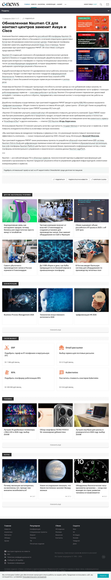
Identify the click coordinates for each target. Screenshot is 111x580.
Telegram (76, 541)
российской (43, 36)
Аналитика (41, 4)
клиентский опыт (38, 113)
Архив (6, 541)
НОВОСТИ (34, 4)
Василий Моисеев (90, 136)
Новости (7, 529)
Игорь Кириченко (67, 121)
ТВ (31, 541)
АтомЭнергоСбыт (11, 121)
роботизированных (10, 92)
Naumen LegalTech (77, 149)
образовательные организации (93, 143)
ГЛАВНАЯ (27, 4)
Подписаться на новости (78, 179)
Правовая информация (16, 563)
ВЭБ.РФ (82, 102)
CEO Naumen (53, 121)
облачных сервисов (41, 158)
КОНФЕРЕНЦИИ (50, 4)
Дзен (75, 544)
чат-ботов (52, 92)
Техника (33, 538)
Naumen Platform (27, 146)
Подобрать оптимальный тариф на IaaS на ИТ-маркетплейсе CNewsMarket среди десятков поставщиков (43, 170)
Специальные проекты (38, 532)
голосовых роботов (38, 92)
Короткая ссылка (99, 179)
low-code (6, 146)
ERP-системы (98, 140)
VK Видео (76, 535)
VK (74, 532)
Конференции (35, 529)
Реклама (59, 532)
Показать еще (55, 330)
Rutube (75, 538)
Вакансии (59, 535)
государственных (70, 126)
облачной (73, 140)
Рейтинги (7, 535)
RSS (8, 554)
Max (74, 529)
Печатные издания (37, 544)
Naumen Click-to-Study (11, 143)
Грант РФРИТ (94, 113)
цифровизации (31, 143)
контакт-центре (40, 42)
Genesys (54, 45)
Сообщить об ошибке (15, 560)
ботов (4, 42)
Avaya (41, 45)
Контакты (59, 538)
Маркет (33, 535)
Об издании (60, 529)
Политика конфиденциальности (19, 557)
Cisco (47, 45)
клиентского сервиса (99, 118)
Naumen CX (66, 36)
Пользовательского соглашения (34, 577)
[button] (101, 4)
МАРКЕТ (59, 4)
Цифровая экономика (12, 105)
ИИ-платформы (54, 36)
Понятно (103, 576)
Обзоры (7, 538)
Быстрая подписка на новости (18, 551)
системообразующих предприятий (22, 63)
